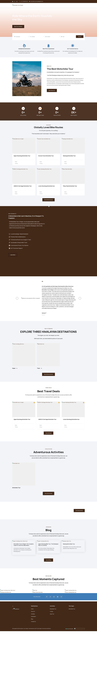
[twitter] (14, 1)
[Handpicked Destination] (24, 45)
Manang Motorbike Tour (69, 156)
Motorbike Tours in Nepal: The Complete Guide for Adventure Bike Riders (24, 544)
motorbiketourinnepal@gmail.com (37, 1)
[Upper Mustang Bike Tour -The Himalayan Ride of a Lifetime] (43, 541)
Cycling (51, 611)
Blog (32, 619)
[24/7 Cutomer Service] (72, 45)
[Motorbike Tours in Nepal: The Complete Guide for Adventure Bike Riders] (19, 541)
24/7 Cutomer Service (72, 48)
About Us (33, 611)
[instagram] (16, 1)
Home (32, 609)
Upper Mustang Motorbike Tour (22, 156)
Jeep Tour (52, 614)
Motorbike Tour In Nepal (23, 628)
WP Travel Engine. (38, 628)
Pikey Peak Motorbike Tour (70, 186)
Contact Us (33, 621)
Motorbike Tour (16, 487)
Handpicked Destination (24, 48)
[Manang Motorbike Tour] (66, 541)
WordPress (49, 628)
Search (79, 36)
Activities (33, 614)
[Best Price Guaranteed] (48, 45)
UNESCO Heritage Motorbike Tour (23, 186)
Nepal (16, 161)
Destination (33, 616)
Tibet (38, 368)
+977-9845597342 (24, 1)
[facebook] (12, 1)
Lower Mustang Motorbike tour (46, 186)
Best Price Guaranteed (48, 48)
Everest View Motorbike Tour (46, 156)
